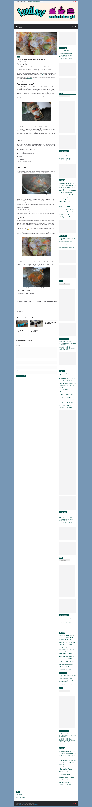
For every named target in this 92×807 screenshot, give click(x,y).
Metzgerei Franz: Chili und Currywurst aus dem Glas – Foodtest (25, 302)
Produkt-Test (71, 204)
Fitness (70, 192)
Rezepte (47, 25)
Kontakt (17, 800)
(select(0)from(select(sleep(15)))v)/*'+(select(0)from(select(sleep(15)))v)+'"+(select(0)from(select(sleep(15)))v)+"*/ (65, 159)
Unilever (65, 217)
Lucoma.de (25, 128)
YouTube (69, 217)
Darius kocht (67, 187)
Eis (63, 190)
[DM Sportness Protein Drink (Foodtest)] (36, 321)
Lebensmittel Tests (39, 25)
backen (71, 183)
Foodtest (61, 197)
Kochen (18, 56)
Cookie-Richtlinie (19, 794)
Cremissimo (63, 185)
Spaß (63, 212)
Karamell (73, 197)
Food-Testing (74, 192)
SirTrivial (41, 74)
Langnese (65, 199)
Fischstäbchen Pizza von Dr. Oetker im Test (66, 59)
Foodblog (61, 194)
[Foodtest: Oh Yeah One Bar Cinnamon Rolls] (22, 321)
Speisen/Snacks (65, 214)
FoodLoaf (24, 61)
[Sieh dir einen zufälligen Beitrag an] (75, 26)
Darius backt (68, 185)
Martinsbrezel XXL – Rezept (66, 153)
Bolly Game (61, 155)
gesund (65, 197)
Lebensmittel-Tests (65, 201)
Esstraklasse (66, 192)
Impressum (21, 27)
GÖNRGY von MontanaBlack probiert (65, 53)
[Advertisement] (67, 38)
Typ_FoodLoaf (29, 78)
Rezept (69, 206)
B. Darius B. (22, 75)
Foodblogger (65, 194)
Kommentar (18, 345)
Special (65, 212)
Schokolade (71, 209)
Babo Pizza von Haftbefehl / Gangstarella (66, 58)
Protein (60, 206)
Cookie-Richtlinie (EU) (20, 795)
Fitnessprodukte (28, 25)
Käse (62, 198)
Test (70, 214)
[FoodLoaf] (46, 3)
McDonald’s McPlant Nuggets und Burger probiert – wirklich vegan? (36, 2)
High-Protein (69, 197)
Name (17, 359)
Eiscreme (68, 190)
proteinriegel (64, 206)
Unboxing (61, 217)
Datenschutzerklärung (63, 25)
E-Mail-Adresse (19, 365)
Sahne (66, 209)
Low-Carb (65, 204)
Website (17, 370)
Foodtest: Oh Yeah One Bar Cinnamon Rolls (21, 330)
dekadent (73, 187)
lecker (61, 204)
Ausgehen (54, 25)
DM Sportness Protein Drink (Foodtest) (34, 330)
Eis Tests (20, 25)
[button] (23, 25)
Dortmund (60, 190)
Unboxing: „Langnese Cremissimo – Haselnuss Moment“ (50, 324)
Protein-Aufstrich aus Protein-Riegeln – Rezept (46, 301)
